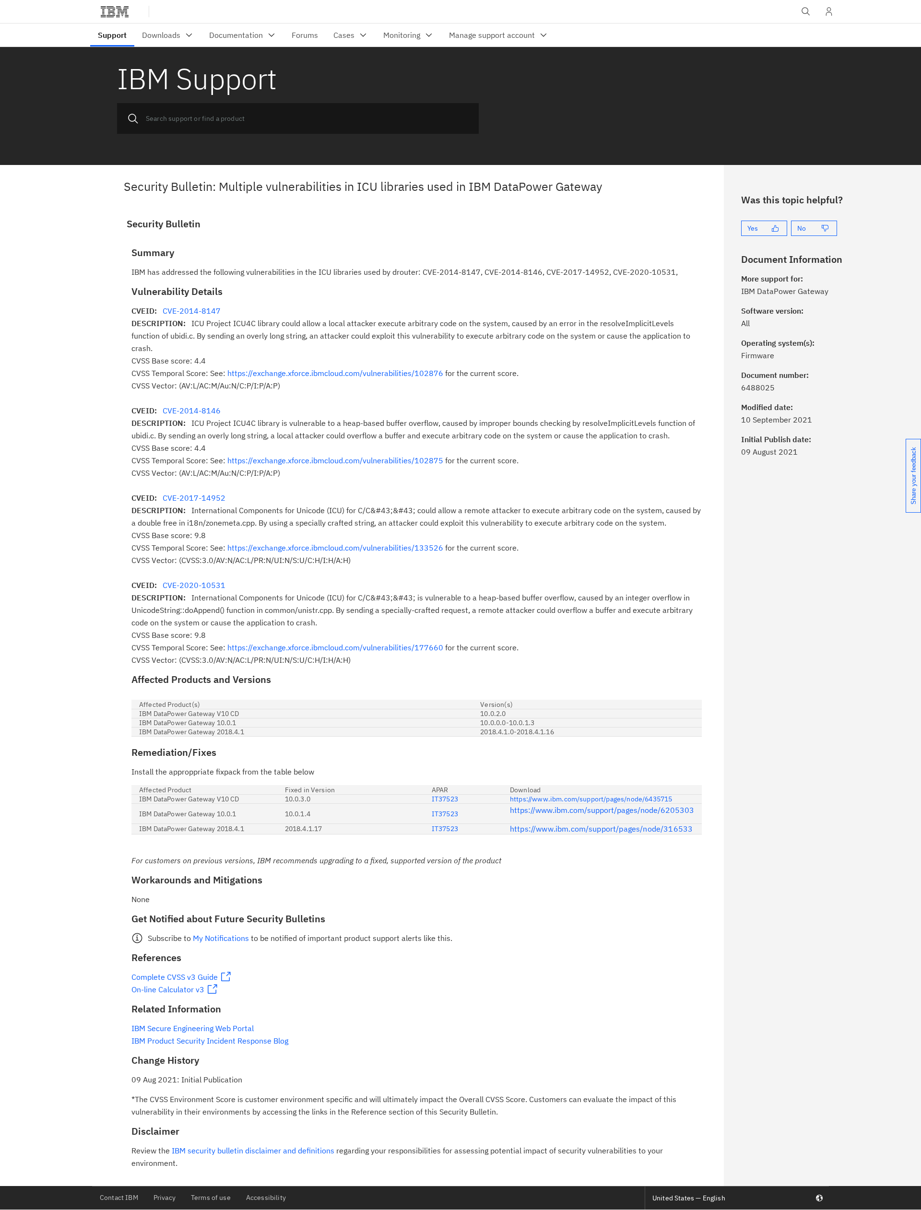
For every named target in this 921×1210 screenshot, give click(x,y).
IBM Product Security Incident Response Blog (209, 1041)
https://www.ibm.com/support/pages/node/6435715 (591, 799)
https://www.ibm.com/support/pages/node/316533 (601, 829)
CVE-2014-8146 (192, 410)
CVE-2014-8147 (192, 311)
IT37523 (445, 799)
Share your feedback (913, 476)
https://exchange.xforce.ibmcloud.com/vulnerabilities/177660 (335, 647)
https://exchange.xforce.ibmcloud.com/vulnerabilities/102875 (335, 460)
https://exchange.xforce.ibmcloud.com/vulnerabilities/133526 (335, 547)
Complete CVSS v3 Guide (174, 977)
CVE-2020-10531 (194, 585)
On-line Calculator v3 (167, 989)
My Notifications (221, 938)
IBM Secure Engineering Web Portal (192, 1028)
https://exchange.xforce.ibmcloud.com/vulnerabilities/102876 (335, 373)
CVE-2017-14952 (194, 498)
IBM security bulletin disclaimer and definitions (253, 1150)
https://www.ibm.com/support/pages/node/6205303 (602, 810)
